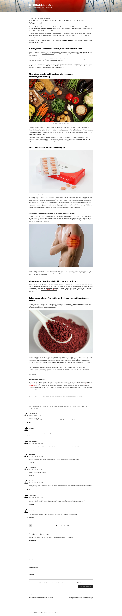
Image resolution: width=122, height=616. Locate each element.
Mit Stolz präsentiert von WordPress (50, 612)
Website (31, 574)
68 (64, 525)
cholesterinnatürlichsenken (63, 396)
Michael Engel (46, 18)
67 (61, 525)
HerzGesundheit (77, 396)
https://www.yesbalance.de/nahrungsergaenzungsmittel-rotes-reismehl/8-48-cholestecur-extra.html (51, 419)
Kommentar (32, 540)
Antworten (31, 422)
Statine (76, 199)
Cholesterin (34, 396)
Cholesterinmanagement (46, 396)
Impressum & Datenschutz (35, 612)
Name (31, 560)
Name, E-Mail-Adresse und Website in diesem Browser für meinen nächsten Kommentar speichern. (56, 582)
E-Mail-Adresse (33, 567)
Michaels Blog (41, 5)
